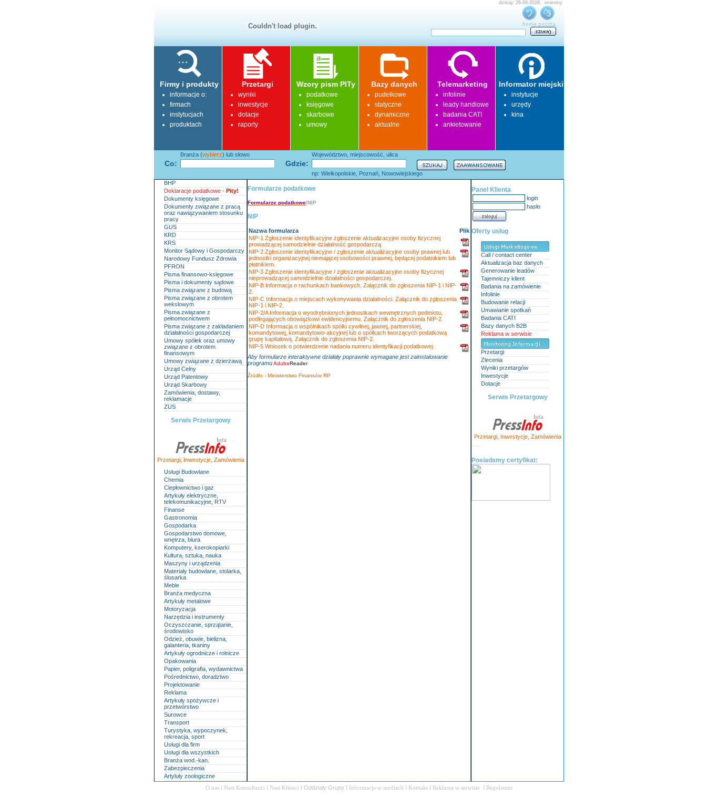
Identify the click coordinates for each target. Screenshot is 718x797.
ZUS (170, 406)
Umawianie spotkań (506, 310)
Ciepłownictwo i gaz (189, 487)
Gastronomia (180, 517)
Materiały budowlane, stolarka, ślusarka (202, 574)
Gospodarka (180, 525)
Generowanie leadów (508, 270)
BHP (170, 183)
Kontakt (418, 787)
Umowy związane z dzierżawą (203, 361)
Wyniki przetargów (504, 368)
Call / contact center (506, 255)
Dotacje (490, 383)
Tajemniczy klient (503, 278)
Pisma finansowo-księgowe (198, 274)
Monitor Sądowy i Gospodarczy (204, 250)
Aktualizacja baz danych (512, 263)
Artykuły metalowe (187, 601)
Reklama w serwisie (506, 333)
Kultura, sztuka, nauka (192, 555)
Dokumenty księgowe (191, 198)
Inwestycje (197, 460)
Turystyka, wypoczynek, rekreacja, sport (196, 733)
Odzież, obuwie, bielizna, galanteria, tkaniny (195, 642)
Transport (176, 722)
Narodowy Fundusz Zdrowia (200, 258)
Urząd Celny (180, 369)
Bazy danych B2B (504, 326)
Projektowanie (182, 684)
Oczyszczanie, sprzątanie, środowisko (198, 628)
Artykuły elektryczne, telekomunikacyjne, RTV (195, 498)
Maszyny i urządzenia (192, 563)
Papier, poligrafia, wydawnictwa (203, 669)
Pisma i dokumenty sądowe (199, 282)
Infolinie (490, 294)
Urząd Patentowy (186, 377)
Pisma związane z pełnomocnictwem (187, 315)
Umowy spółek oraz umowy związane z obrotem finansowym (199, 346)
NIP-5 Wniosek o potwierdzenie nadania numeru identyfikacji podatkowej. (341, 346)
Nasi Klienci (285, 787)
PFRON (174, 266)
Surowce (175, 714)
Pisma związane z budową (198, 290)
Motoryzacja (180, 609)
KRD (170, 235)
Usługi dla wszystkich (191, 752)
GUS (170, 227)
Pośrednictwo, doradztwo (196, 677)
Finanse (174, 509)
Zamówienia (229, 460)
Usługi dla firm (182, 744)
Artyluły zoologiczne (189, 776)
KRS (170, 243)
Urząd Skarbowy (185, 384)
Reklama (175, 692)
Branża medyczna (187, 593)
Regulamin (499, 787)
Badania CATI (498, 318)
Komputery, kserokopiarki (196, 547)
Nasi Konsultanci (244, 787)
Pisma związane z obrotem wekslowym (198, 301)
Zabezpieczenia (184, 768)
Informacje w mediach (377, 787)
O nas (213, 787)
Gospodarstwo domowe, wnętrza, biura (195, 536)
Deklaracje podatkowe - (201, 191)
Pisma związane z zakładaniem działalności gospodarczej (204, 329)
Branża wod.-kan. (186, 760)
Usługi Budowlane (186, 472)
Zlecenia (491, 360)
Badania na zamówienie (511, 286)
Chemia (173, 480)
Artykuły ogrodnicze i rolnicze (201, 653)
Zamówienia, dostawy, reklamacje (192, 395)
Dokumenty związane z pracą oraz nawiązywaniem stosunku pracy (203, 212)
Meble (171, 585)
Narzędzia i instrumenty (194, 617)
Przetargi (168, 460)
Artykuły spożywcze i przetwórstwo (191, 703)
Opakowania (180, 661)
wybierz (212, 154)
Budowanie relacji (503, 302)
